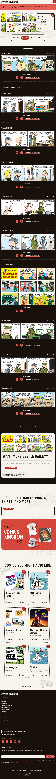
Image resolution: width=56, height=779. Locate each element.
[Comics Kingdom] (9, 694)
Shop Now (8, 508)
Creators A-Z (4, 703)
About (2, 716)
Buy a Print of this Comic (32, 77)
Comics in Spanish (5, 707)
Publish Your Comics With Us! (8, 734)
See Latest (29, 49)
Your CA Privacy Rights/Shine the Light (10, 726)
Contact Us (3, 718)
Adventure (34, 639)
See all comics (26, 686)
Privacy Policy (4, 720)
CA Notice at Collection (6, 724)
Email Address (5, 754)
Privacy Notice (14, 762)
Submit (50, 756)
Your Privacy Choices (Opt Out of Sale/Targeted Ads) (14, 731)
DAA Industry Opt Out (6, 722)
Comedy (10, 602)
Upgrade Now (11, 467)
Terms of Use (4, 728)
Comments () (29, 74)
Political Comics (5, 709)
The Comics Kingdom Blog (7, 705)
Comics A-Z (3, 701)
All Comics (3, 711)
